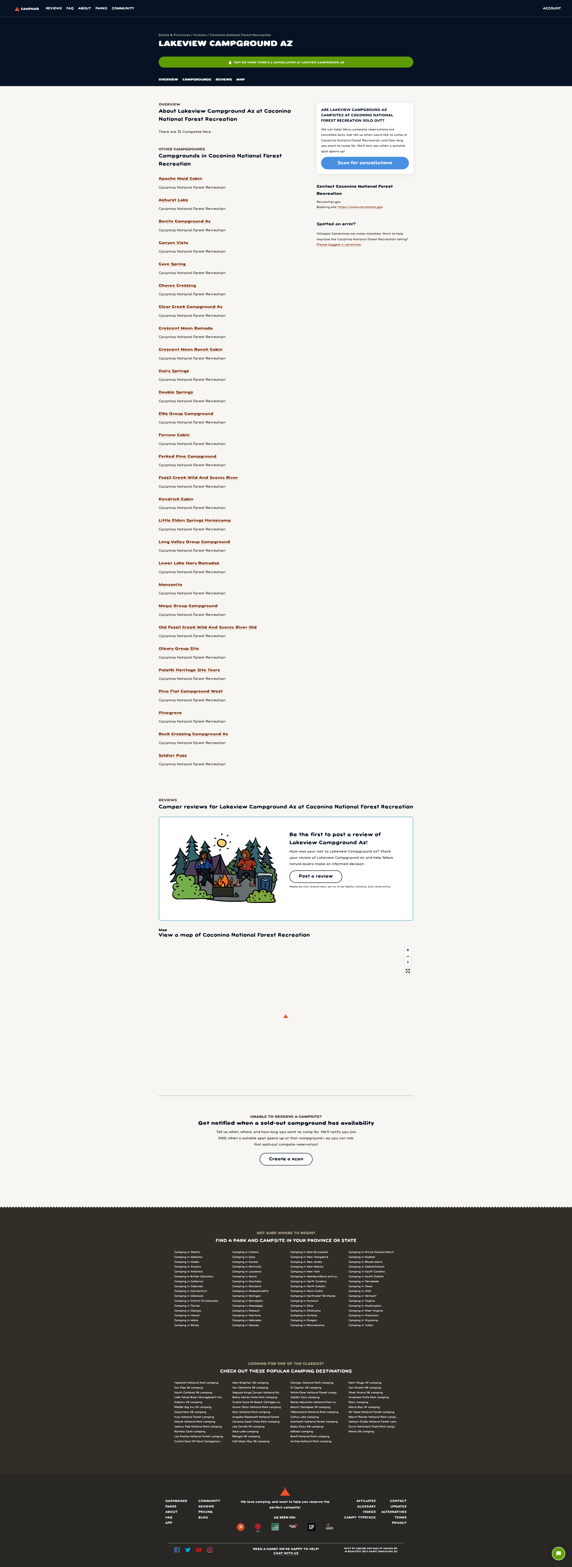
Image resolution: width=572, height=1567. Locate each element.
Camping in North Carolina (308, 1281)
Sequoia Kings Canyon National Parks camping (257, 1392)
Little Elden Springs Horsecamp (195, 520)
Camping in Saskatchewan (366, 1266)
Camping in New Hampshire (309, 1257)
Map (240, 79)
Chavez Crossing (177, 285)
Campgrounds (197, 79)
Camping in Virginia (362, 1301)
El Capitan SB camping (305, 1387)
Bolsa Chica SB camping (306, 1426)
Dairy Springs (174, 371)
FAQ (70, 8)
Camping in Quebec (362, 1257)
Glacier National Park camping (194, 1421)
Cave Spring (172, 264)
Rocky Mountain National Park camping (315, 1402)
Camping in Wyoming (363, 1320)
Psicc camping (358, 1402)
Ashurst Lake (173, 200)
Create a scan (286, 1159)
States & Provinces (174, 35)
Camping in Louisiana (246, 1271)
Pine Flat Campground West (191, 691)
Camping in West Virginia (366, 1311)
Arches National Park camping (310, 1441)
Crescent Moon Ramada (186, 328)
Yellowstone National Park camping (314, 1412)
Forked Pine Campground (188, 456)
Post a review (316, 876)
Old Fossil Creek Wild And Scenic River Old (208, 627)
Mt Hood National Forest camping (371, 1412)
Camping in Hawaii (187, 1315)
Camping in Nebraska (246, 1320)
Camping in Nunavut (304, 1301)
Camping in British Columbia (193, 1276)
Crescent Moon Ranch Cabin (191, 349)
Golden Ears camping (305, 1397)
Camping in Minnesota (247, 1301)
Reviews (54, 8)
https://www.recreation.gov (360, 207)
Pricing (205, 1512)
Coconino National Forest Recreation (240, 35)
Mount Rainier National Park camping (373, 1417)
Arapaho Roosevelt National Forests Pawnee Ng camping (257, 1417)
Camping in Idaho (186, 1320)
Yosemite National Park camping (196, 1383)
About (84, 8)
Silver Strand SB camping (366, 1392)
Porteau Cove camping (189, 1431)
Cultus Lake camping (304, 1417)
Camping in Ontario (303, 1315)
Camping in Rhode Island (365, 1262)
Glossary (366, 1506)
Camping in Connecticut (190, 1291)
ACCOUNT (552, 8)
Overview (168, 79)
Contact (398, 1501)
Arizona (199, 35)
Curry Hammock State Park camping (373, 1426)
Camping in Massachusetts (250, 1291)
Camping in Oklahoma (305, 1311)
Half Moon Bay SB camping (250, 1441)
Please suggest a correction (339, 244)
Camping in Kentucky (246, 1266)
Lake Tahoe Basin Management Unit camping (198, 1397)
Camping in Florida (187, 1306)
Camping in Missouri (246, 1311)
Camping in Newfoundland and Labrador (315, 1276)
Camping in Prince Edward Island (371, 1252)
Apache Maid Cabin (180, 179)
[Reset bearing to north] (408, 962)
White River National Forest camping (315, 1392)
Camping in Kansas (245, 1262)
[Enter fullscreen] (408, 971)
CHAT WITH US (286, 1553)
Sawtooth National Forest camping (314, 1421)
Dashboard (176, 1501)
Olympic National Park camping (311, 1383)
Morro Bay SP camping (364, 1407)
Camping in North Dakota (307, 1286)
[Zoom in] (408, 950)
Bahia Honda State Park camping (254, 1397)
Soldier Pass (173, 755)
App (168, 1523)
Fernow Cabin (174, 435)
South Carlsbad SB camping (193, 1392)
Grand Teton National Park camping (256, 1407)
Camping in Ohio (301, 1306)
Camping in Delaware (188, 1296)
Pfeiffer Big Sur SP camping (192, 1407)
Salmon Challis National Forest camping (373, 1421)
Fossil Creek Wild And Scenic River (198, 478)
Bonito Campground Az (185, 221)
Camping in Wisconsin (364, 1315)
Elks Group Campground (186, 414)
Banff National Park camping (309, 1436)
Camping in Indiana (245, 1252)
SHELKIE (361, 1549)
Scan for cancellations (365, 163)
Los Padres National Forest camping (198, 1436)
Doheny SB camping (188, 1402)
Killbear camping (301, 1431)
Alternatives (394, 1512)
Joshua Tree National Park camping (198, 1426)
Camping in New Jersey (306, 1262)
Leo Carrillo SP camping (248, 1426)
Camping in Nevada (245, 1325)
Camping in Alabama (188, 1257)
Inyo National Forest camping (194, 1417)
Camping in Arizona (187, 1266)
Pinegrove (170, 713)
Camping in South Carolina (367, 1271)
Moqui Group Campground (188, 606)
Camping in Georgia (187, 1311)
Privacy (399, 1523)
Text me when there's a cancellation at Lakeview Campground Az (286, 62)
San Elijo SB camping (188, 1387)
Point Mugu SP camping (365, 1383)
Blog (203, 1517)
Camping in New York (305, 1271)
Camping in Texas (360, 1286)
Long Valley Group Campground (194, 542)
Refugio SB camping (246, 1436)
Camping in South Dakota (366, 1276)
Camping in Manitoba (246, 1281)
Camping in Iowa (243, 1257)
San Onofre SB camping (365, 1387)
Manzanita (170, 585)
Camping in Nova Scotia (306, 1291)
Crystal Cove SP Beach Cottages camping (257, 1402)
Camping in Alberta (187, 1252)
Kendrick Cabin (176, 499)
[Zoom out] (408, 956)
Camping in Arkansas (188, 1271)
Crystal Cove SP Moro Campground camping (198, 1441)
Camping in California (188, 1281)
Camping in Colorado (188, 1286)
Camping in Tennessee (364, 1281)
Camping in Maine (244, 1276)
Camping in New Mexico (306, 1266)
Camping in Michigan (246, 1296)
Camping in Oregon (303, 1320)
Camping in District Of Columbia (196, 1301)
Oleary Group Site (179, 649)
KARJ (376, 1549)
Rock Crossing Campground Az (193, 734)
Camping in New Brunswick (309, 1252)
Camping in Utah (360, 1291)
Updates (399, 1506)
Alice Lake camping (245, 1431)
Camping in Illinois (186, 1325)
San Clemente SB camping (250, 1387)
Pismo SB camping (361, 1431)
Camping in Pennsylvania (307, 1325)
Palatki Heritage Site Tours (189, 670)
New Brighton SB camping (250, 1383)
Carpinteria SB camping (190, 1412)
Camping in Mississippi (247, 1306)
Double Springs (176, 392)
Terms (401, 1517)
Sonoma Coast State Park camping (256, 1421)
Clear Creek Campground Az (191, 307)
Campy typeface (360, 1517)
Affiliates (366, 1501)
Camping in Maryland (246, 1286)
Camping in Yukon (361, 1325)
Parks (101, 8)
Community (123, 8)
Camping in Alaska (186, 1262)
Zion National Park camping (251, 1412)
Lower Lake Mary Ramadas (189, 563)
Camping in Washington (365, 1306)
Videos (369, 1512)
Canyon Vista (173, 243)
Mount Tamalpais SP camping (310, 1407)
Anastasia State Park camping (369, 1397)
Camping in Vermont (362, 1296)
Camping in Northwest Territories (312, 1296)
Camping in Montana (246, 1315)
